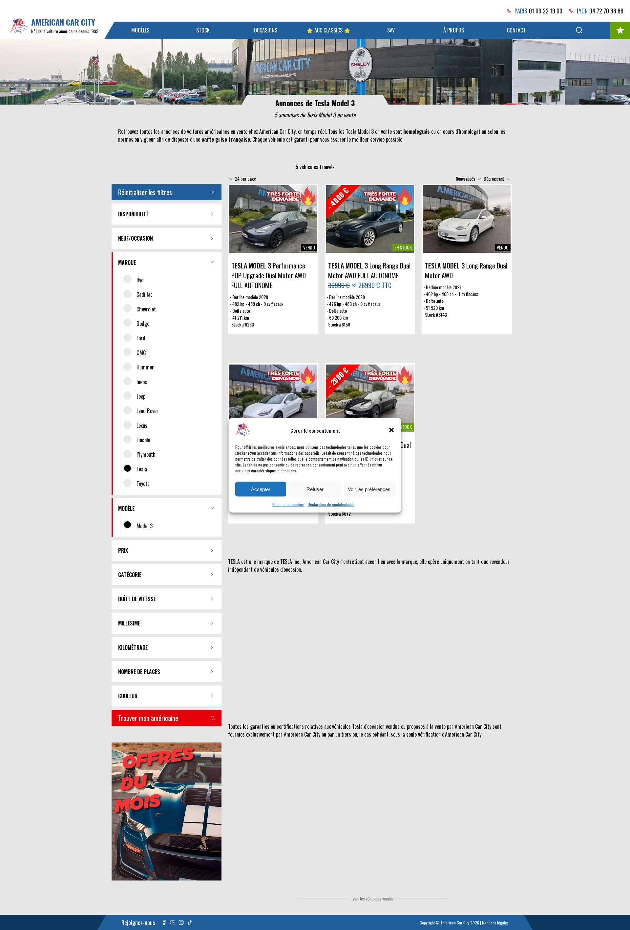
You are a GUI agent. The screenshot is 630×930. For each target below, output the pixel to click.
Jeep (140, 396)
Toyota (143, 483)
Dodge (142, 323)
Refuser (315, 489)
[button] (391, 430)
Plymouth (146, 454)
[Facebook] (164, 922)
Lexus (141, 425)
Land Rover (147, 411)
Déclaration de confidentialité (331, 504)
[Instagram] (181, 922)
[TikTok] (189, 922)
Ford (140, 338)
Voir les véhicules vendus (373, 898)
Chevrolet (146, 309)
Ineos (141, 382)
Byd (140, 280)
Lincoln (143, 440)
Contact (516, 30)
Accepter (260, 489)
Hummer (145, 367)
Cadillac (144, 294)
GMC (141, 353)
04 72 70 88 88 (606, 11)
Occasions (265, 30)
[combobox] (246, 178)
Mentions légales (495, 922)
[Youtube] (172, 922)
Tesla (141, 469)
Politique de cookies (288, 504)
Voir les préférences (369, 489)
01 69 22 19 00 (545, 11)
